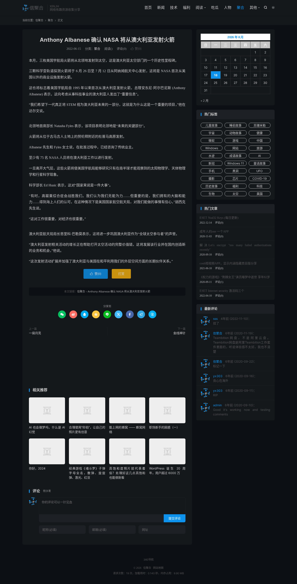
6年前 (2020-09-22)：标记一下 (235, 364)
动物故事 (235, 133)
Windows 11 (235, 163)
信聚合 (33, 7)
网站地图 (158, 567)
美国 (260, 194)
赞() (136, 48)
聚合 (240, 7)
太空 (235, 194)
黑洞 (235, 171)
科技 (260, 186)
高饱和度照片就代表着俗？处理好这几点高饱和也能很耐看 (127, 472)
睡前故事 (235, 125)
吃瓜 (215, 7)
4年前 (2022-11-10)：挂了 (232, 321)
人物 (227, 7)
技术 (173, 7)
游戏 (235, 140)
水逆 (212, 156)
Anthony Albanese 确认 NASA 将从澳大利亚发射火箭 (107, 39)
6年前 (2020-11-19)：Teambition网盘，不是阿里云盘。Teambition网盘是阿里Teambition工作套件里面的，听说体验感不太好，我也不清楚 (241, 342)
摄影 (212, 178)
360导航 (148, 559)
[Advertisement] (107, 362)
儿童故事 (211, 125)
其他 (253, 7)
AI (259, 156)
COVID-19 (259, 178)
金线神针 (179, 333)
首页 (148, 7)
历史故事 (211, 186)
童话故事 (260, 163)
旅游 (260, 148)
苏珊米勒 (260, 125)
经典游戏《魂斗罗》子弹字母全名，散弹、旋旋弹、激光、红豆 (87, 472)
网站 (235, 148)
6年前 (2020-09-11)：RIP (235, 393)
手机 (212, 171)
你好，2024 (37, 468)
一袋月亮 (35, 333)
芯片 (235, 178)
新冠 (212, 163)
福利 (186, 7)
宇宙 (212, 133)
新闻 (161, 7)
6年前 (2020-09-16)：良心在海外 (235, 378)
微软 (212, 140)
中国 (260, 140)
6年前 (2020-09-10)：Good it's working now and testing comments (241, 409)
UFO (259, 171)
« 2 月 (205, 100)
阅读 (199, 7)
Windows (211, 148)
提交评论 (175, 518)
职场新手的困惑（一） (164, 427)
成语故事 (235, 156)
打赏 (121, 273)
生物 (212, 194)
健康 (260, 133)
